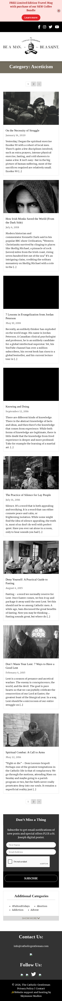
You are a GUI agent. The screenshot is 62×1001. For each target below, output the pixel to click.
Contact (40, 988)
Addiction (17, 909)
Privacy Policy (25, 988)
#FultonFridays (21, 906)
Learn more (31, 17)
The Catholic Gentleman (31, 45)
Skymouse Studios (31, 996)
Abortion (42, 906)
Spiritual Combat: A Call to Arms (25, 752)
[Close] (59, 11)
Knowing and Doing (17, 406)
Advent (35, 909)
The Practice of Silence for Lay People (28, 494)
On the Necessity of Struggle (22, 130)
